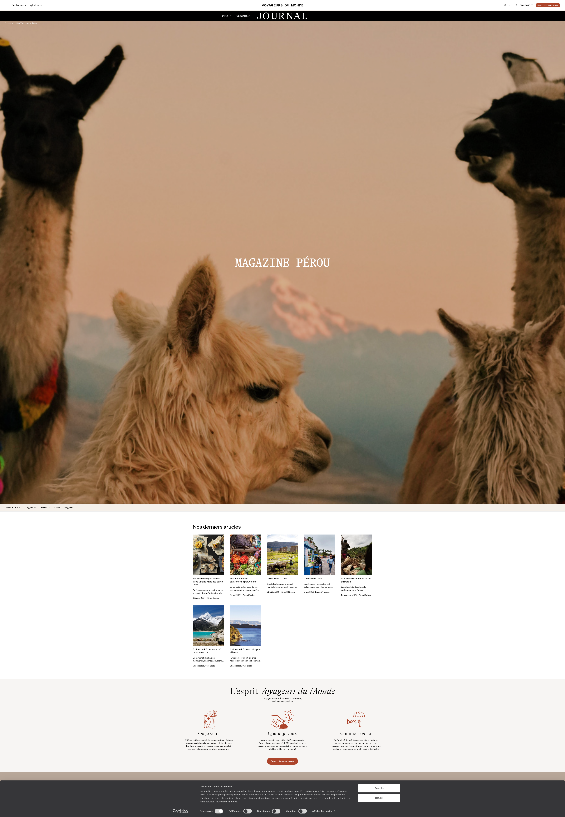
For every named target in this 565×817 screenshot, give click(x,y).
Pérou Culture (365, 595)
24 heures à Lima (313, 578)
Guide (57, 507)
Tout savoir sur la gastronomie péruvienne (243, 580)
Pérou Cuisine (213, 598)
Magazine (69, 507)
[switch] (247, 811)
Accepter (379, 788)
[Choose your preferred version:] (507, 5)
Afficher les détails (322, 811)
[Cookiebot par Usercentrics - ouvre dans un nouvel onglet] (180, 811)
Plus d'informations (226, 801)
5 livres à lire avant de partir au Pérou (356, 580)
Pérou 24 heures (288, 592)
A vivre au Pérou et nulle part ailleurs (245, 651)
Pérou (212, 666)
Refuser (379, 798)
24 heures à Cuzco (277, 578)
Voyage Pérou (13, 507)
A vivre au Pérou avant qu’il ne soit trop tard (207, 651)
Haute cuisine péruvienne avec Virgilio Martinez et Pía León (208, 581)
